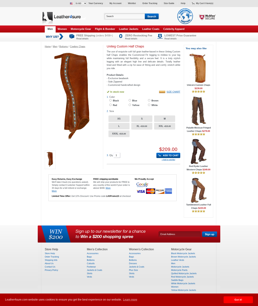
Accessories (92, 253)
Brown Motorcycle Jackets (183, 257)
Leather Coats (150, 28)
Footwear (91, 267)
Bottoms (63, 46)
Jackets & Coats (94, 270)
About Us (49, 263)
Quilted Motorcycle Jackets (184, 273)
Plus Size (133, 270)
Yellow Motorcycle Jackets (183, 290)
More (54, 191)
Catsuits (91, 263)
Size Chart (173, 92)
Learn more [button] (130, 299)
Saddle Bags (177, 280)
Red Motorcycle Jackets (182, 277)
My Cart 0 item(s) (204, 3)
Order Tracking (149, 3)
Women (62, 28)
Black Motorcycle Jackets (183, 253)
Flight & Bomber (105, 28)
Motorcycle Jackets (180, 267)
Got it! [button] (238, 299)
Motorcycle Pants (179, 270)
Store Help (50, 253)
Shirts (89, 273)
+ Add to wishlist (168, 160)
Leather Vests (177, 260)
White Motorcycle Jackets (183, 283)
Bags (89, 257)
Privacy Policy (51, 270)
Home (48, 46)
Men (50, 28)
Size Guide (169, 3)
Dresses (133, 263)
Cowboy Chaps (77, 46)
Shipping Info (51, 260)
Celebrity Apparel (173, 28)
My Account (115, 3)
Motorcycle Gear (81, 28)
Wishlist (132, 3)
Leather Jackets (128, 28)
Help (183, 3)
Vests (89, 277)
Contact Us (50, 267)
